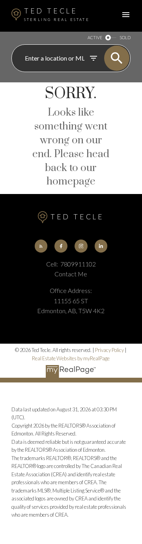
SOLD (125, 37)
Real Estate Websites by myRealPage (71, 358)
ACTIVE (95, 37)
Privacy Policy (109, 350)
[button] (41, 246)
